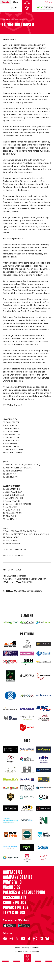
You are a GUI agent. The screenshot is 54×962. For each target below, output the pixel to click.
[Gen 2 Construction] (43, 662)
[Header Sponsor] (45, 7)
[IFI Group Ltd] (43, 676)
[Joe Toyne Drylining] (43, 808)
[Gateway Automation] (43, 787)
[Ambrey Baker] (27, 749)
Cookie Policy (14, 902)
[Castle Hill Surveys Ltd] (27, 770)
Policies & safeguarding (24, 892)
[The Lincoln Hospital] (10, 820)
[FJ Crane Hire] (43, 779)
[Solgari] (43, 847)
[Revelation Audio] (10, 847)
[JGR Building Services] (27, 808)
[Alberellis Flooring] (10, 749)
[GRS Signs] (43, 797)
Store (15, 2)
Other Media (34, 951)
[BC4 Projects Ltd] (43, 644)
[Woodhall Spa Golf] (27, 857)
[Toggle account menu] (51, 2)
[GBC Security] (10, 797)
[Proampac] (43, 622)
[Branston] (10, 622)
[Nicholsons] (43, 695)
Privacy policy (16, 908)
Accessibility (14, 897)
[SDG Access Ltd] (27, 847)
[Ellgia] (10, 779)
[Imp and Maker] (10, 808)
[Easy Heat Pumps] (10, 662)
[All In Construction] (10, 644)
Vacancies (11, 887)
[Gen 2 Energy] (27, 622)
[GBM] (27, 662)
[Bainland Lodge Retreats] (10, 769)
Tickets (5, 2)
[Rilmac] (27, 708)
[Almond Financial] (27, 644)
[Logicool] (27, 696)
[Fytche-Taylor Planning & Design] (27, 788)
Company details (18, 877)
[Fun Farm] (10, 788)
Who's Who (12, 882)
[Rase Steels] (43, 834)
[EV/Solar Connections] (27, 779)
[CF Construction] (43, 770)
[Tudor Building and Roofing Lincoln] (43, 717)
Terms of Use (14, 913)
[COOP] (10, 695)
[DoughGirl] (27, 653)
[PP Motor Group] (27, 834)
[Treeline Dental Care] (27, 718)
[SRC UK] (43, 708)
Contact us (12, 872)
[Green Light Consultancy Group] (27, 797)
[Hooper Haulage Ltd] (27, 676)
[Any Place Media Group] (27, 759)
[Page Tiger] (10, 834)
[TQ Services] (10, 717)
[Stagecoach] (10, 858)
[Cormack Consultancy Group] (10, 653)
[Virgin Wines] (27, 727)
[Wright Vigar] (43, 857)
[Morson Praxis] (27, 820)
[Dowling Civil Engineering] (43, 653)
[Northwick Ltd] (10, 708)
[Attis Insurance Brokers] (43, 759)
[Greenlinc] (10, 676)
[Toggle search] (46, 2)
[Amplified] (43, 749)
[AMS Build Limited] (10, 759)
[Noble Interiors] (43, 820)
